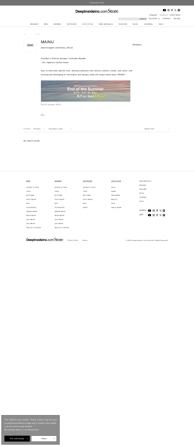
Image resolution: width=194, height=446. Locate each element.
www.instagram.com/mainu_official (57, 48)
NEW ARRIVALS (106, 24)
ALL (43, 115)
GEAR (85, 207)
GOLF (113, 187)
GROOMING (115, 195)
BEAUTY (114, 199)
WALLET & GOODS (33, 227)
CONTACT (167, 18)
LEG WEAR (30, 223)
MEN (46, 24)
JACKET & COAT (32, 187)
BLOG (135, 24)
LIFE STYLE (87, 24)
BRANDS (34, 24)
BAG (28, 203)
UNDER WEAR (31, 211)
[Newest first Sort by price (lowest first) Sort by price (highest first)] (157, 128)
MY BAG (177, 18)
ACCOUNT (153, 18)
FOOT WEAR (31, 199)
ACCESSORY (31, 207)
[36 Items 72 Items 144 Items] (39, 128)
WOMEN (57, 24)
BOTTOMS (30, 195)
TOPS (28, 191)
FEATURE (123, 24)
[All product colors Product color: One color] (61, 128)
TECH (113, 203)
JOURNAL (148, 24)
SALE (161, 24)
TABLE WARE (116, 207)
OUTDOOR (72, 24)
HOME (113, 191)
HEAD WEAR (31, 215)
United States (175, 15)
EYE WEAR (30, 219)
